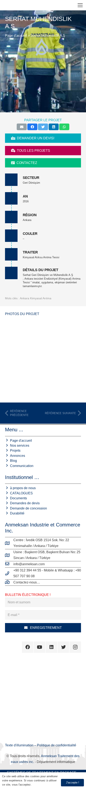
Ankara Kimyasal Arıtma (35, 298)
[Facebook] (27, 647)
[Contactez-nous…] (9, 582)
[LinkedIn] (51, 647)
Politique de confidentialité (56, 745)
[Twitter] (63, 647)
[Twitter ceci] (43, 127)
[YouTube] (39, 647)
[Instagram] (75, 647)
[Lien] (6, 5)
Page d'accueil (16, 35)
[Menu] (80, 5)
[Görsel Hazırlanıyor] (43, 358)
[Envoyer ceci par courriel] (22, 127)
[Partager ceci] (32, 127)
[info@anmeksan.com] (9, 564)
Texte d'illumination (19, 745)
